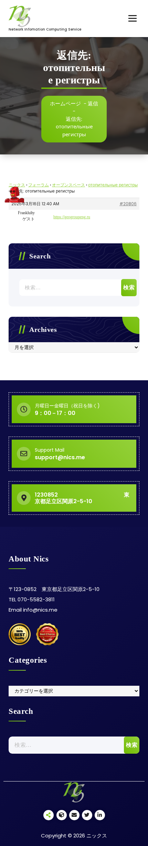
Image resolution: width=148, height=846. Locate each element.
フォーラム (38, 185)
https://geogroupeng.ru (71, 217)
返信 (93, 103)
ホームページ (65, 103)
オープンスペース (68, 185)
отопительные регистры (113, 185)
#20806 (128, 204)
